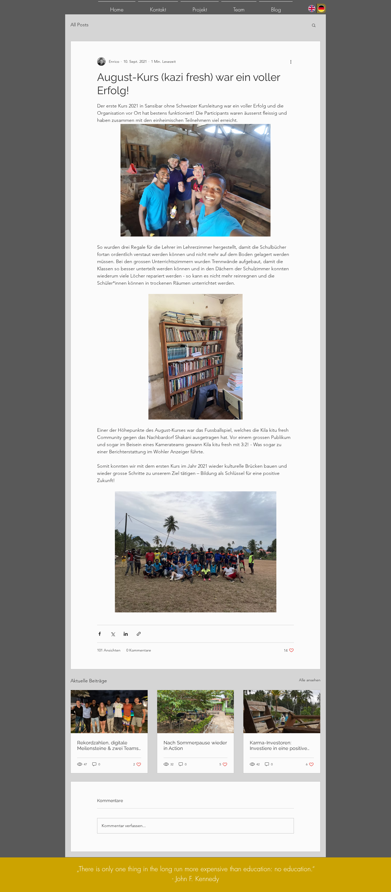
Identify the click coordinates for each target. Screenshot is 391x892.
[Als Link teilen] (138, 633)
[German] (321, 8)
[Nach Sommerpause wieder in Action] (195, 711)
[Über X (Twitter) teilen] (112, 633)
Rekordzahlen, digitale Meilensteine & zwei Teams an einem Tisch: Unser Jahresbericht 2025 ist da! (108, 745)
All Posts (79, 25)
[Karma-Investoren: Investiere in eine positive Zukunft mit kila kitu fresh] (281, 711)
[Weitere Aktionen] (291, 61)
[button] (313, 25)
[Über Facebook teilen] (99, 633)
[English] (312, 8)
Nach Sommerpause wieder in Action (195, 745)
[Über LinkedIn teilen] (125, 633)
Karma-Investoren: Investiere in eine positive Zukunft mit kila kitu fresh (278, 745)
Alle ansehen (310, 680)
